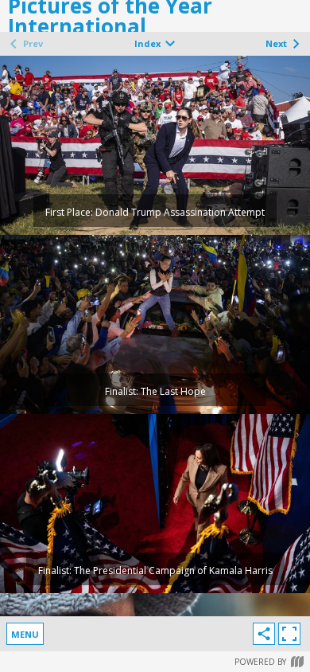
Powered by (260, 661)
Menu (25, 634)
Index (147, 43)
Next (276, 43)
